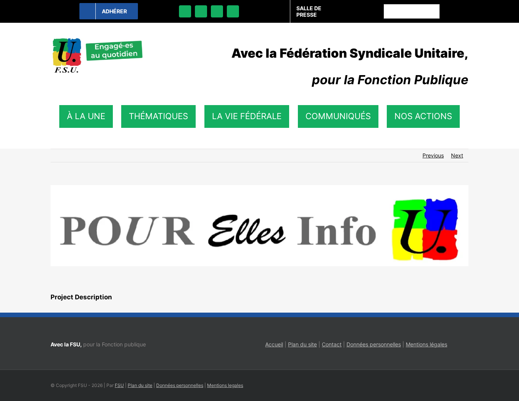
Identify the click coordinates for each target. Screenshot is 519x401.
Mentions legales (225, 385)
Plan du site (302, 344)
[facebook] (185, 11)
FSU (119, 385)
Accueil (274, 344)
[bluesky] (201, 11)
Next (457, 155)
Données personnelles (374, 344)
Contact (332, 344)
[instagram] (217, 11)
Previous (433, 155)
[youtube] (233, 11)
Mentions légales (426, 344)
